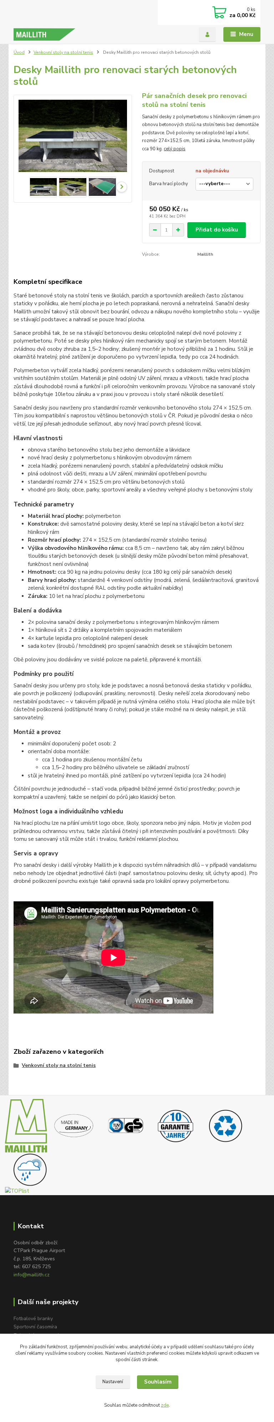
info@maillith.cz (32, 1274)
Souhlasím (158, 1381)
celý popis (175, 149)
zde (165, 1405)
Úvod (19, 52)
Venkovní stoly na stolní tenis (63, 52)
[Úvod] (44, 34)
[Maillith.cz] (26, 1125)
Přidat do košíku (217, 229)
